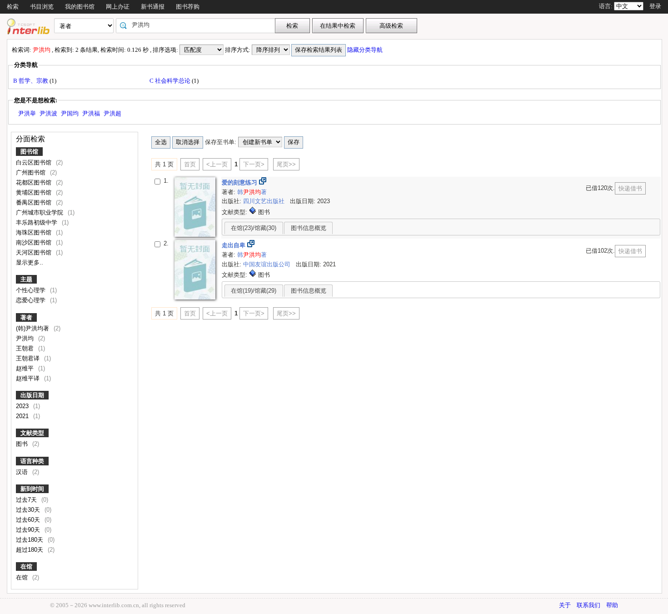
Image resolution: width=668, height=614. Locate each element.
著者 (26, 317)
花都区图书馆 (34, 182)
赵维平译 (28, 378)
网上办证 (118, 6)
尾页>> (286, 164)
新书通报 (153, 6)
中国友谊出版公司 (267, 264)
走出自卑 (234, 245)
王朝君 (25, 348)
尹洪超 (112, 113)
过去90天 (29, 529)
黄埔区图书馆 (34, 192)
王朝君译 (28, 358)
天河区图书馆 (34, 252)
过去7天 (27, 499)
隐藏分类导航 (365, 49)
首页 (190, 164)
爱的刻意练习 (240, 182)
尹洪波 (48, 113)
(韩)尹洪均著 (33, 328)
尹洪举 (27, 113)
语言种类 (32, 461)
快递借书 (630, 188)
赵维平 (25, 368)
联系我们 (588, 605)
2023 (23, 406)
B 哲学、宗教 (31, 80)
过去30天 (29, 509)
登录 (655, 6)
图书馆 (29, 151)
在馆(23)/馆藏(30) (253, 228)
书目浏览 (42, 6)
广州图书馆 (31, 172)
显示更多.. (29, 262)
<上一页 (217, 164)
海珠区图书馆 (34, 232)
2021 (23, 416)
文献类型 (32, 432)
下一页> (253, 164)
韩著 (252, 192)
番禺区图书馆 (34, 202)
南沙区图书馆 (34, 242)
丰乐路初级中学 (37, 222)
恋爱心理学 (31, 300)
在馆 (26, 566)
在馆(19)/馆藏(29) (253, 290)
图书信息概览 (308, 228)
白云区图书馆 (34, 162)
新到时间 (32, 488)
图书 (23, 443)
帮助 (612, 605)
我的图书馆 (80, 6)
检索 (13, 6)
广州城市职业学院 (40, 212)
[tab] (253, 228)
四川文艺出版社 (264, 201)
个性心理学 (31, 290)
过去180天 (30, 539)
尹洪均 (25, 338)
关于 (565, 605)
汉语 (23, 472)
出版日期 (32, 395)
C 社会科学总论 (171, 80)
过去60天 (29, 519)
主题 (26, 279)
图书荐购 (187, 6)
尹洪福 (91, 113)
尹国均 (70, 113)
